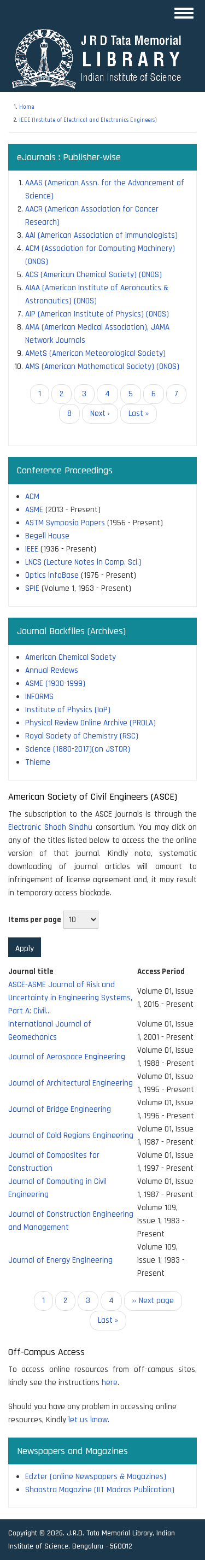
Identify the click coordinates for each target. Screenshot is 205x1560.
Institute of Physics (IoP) (67, 710)
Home (26, 107)
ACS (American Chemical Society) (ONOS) (93, 274)
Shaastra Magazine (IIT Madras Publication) (99, 1490)
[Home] (101, 58)
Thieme (37, 762)
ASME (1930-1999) (55, 683)
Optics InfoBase (52, 575)
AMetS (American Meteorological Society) (95, 353)
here (110, 1382)
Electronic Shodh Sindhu (50, 827)
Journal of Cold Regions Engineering (70, 1135)
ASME (34, 510)
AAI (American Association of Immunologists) (101, 235)
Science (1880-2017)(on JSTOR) (77, 749)
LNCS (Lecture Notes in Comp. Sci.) (83, 562)
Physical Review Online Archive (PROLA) (90, 723)
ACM (32, 496)
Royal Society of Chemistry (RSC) (81, 736)
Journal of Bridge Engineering (59, 1109)
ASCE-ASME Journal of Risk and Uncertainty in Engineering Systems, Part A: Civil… (70, 998)
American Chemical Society (70, 657)
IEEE (31, 549)
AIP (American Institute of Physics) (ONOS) (97, 314)
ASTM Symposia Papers (65, 523)
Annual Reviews (51, 670)
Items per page (34, 919)
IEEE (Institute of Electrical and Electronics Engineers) (88, 120)
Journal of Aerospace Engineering (66, 1057)
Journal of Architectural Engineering (70, 1083)
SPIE (32, 588)
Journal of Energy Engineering (60, 1260)
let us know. (88, 1420)
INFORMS (39, 696)
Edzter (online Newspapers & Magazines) (95, 1476)
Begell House (47, 536)
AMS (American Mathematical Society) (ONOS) (102, 366)
